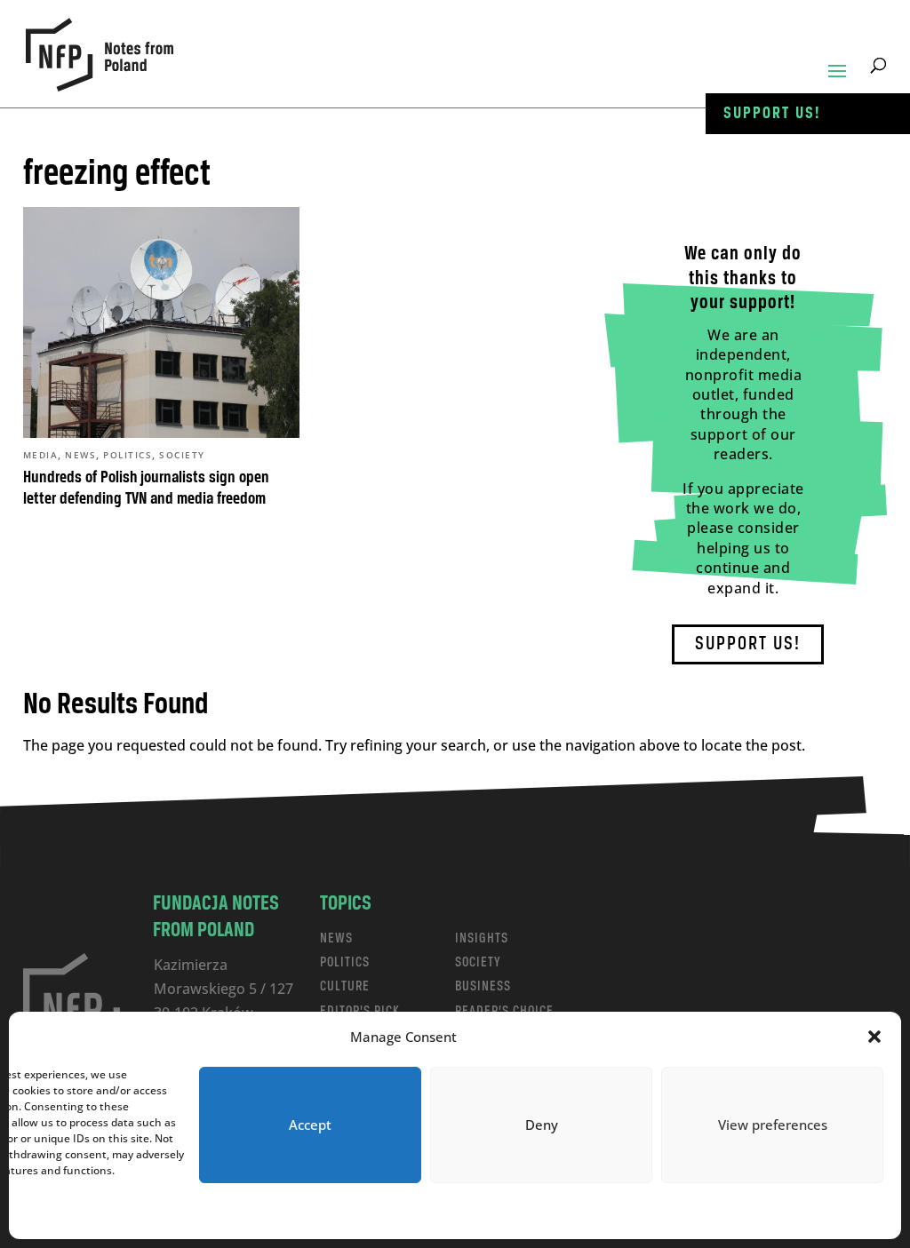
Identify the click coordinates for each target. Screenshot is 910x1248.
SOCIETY (478, 962)
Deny (541, 1124)
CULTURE (345, 986)
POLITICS (345, 962)
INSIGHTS (481, 938)
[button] (874, 1036)
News (80, 455)
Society (182, 455)
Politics (127, 455)
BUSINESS (483, 986)
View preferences (772, 1124)
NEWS (336, 938)
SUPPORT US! (748, 644)
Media (41, 455)
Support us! (772, 114)
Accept (310, 1124)
